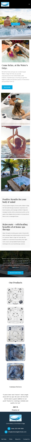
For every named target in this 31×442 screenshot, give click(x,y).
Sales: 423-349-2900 (17, 428)
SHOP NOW (15, 24)
